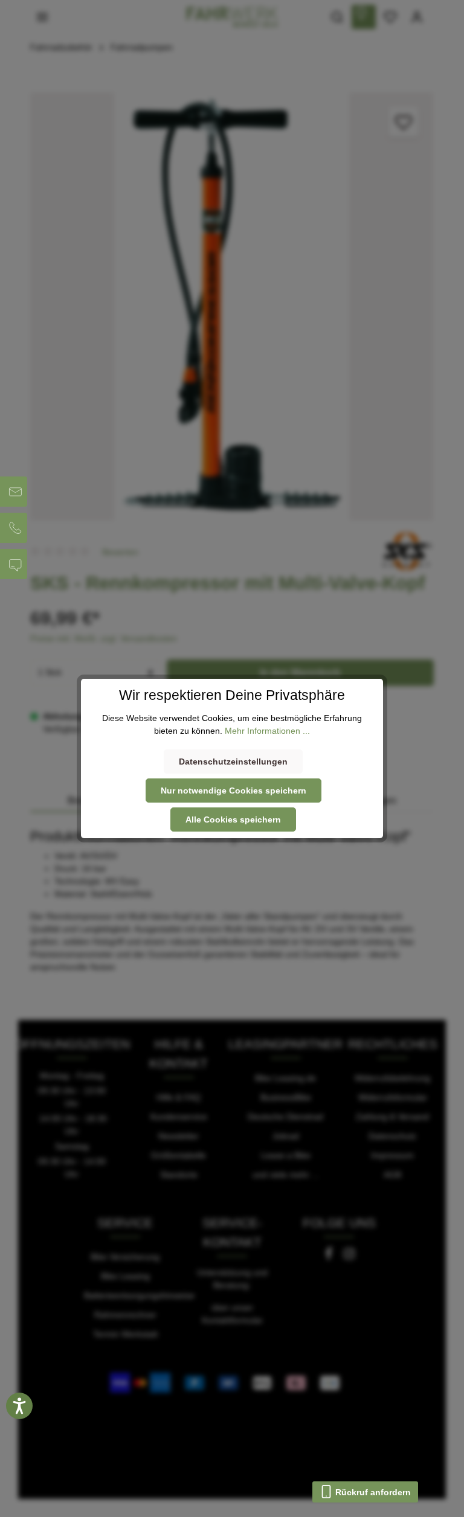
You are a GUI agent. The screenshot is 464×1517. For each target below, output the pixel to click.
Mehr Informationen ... (267, 731)
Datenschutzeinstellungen (233, 761)
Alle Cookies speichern (233, 819)
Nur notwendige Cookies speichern (233, 790)
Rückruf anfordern (372, 1492)
